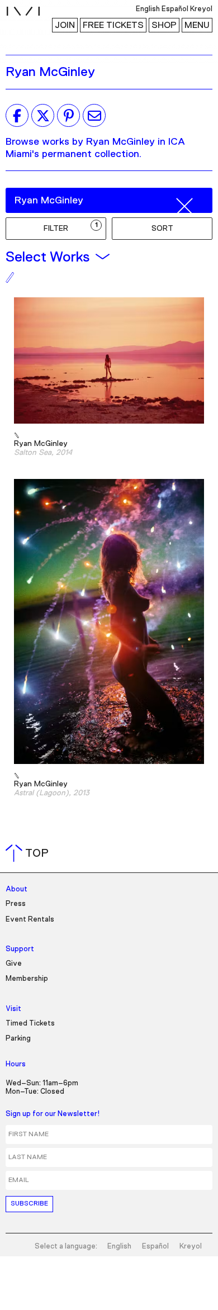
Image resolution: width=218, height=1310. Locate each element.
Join (65, 25)
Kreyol (190, 1246)
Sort (162, 228)
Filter (71, 227)
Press (16, 904)
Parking (18, 1038)
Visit (13, 1009)
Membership (27, 979)
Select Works (47, 257)
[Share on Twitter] (43, 115)
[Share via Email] (94, 115)
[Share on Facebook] (17, 115)
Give (14, 963)
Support (20, 949)
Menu (197, 25)
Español (155, 1246)
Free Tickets (113, 25)
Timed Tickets (30, 1023)
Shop (164, 25)
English (119, 1246)
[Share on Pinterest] (68, 115)
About (16, 889)
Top (29, 853)
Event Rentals (30, 919)
